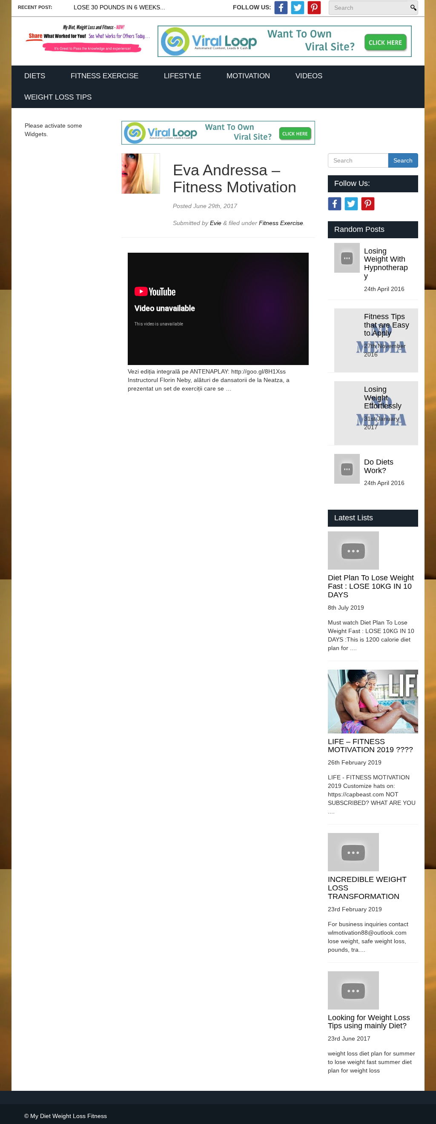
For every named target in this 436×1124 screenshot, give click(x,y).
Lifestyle (182, 76)
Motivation (248, 76)
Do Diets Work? (378, 466)
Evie (216, 223)
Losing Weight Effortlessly (383, 398)
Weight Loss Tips (58, 97)
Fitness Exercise (104, 76)
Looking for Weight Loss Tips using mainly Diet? (369, 1021)
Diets (34, 76)
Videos (308, 76)
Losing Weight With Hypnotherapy (386, 263)
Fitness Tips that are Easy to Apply (386, 325)
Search (412, 7)
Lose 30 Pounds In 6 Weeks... (119, 7)
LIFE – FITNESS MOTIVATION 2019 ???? (370, 745)
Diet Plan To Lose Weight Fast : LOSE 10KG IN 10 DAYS (371, 586)
